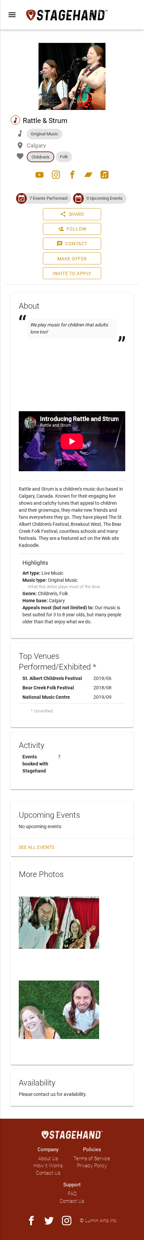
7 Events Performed (48, 198)
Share (72, 214)
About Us (48, 1159)
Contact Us (48, 1173)
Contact (72, 244)
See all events (36, 847)
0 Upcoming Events (104, 198)
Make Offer (72, 258)
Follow (72, 229)
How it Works (48, 1166)
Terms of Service (91, 1159)
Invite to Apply (72, 273)
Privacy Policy (92, 1166)
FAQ (72, 1194)
